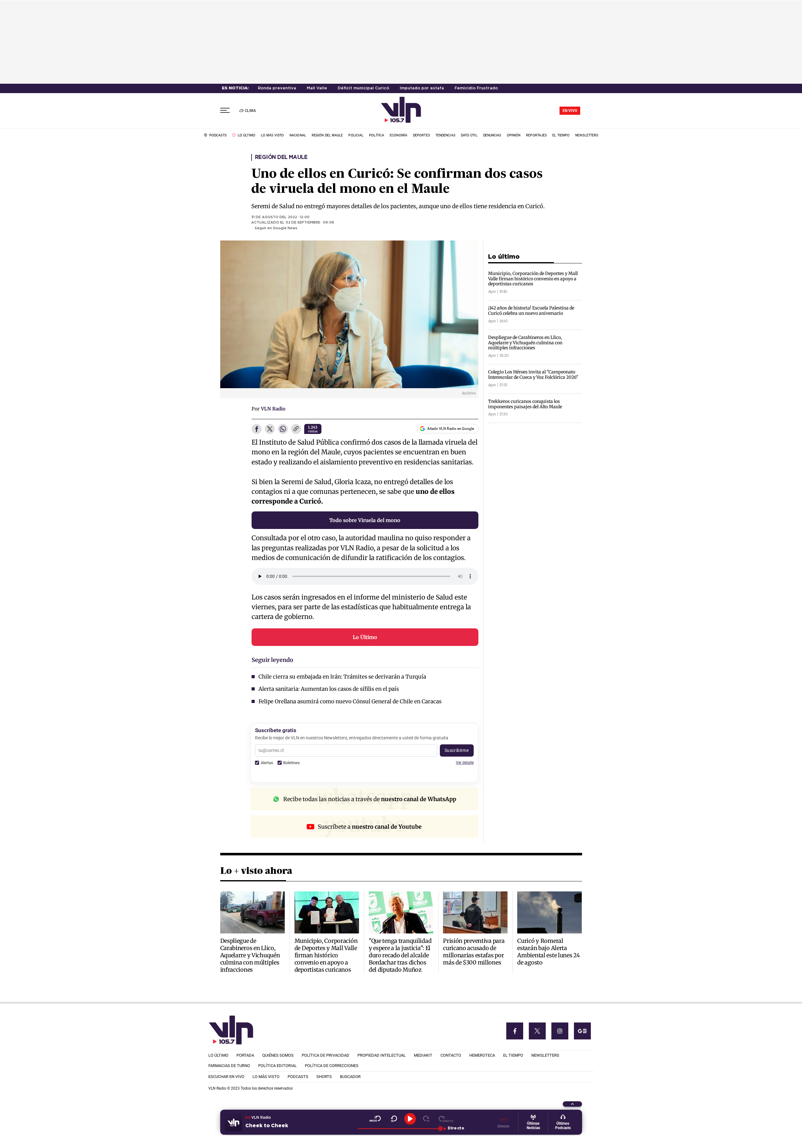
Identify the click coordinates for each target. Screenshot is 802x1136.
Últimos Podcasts (563, 1125)
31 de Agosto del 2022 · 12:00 (280, 217)
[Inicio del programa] (375, 1119)
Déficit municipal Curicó (363, 88)
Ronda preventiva (277, 88)
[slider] (399, 1128)
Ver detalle (465, 762)
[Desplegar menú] (225, 110)
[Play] (410, 1118)
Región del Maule (281, 157)
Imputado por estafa (422, 88)
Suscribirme (457, 750)
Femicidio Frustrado (476, 88)
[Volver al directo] (446, 1118)
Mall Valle (317, 88)
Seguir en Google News (276, 228)
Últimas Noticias (533, 1125)
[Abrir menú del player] (572, 1104)
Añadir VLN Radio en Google (450, 428)
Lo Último (365, 637)
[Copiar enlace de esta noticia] (296, 429)
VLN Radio (273, 409)
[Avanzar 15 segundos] (426, 1119)
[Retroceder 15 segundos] (394, 1119)
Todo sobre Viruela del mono (364, 520)
